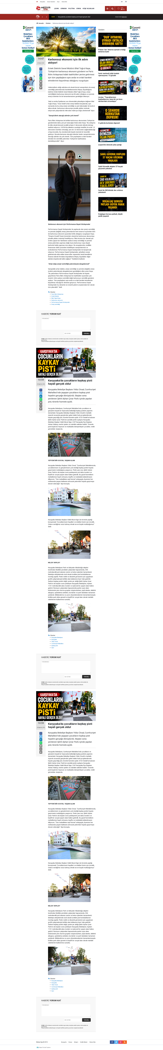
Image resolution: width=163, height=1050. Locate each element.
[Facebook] (40, 69)
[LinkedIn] (40, 75)
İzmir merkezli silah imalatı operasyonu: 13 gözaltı (73, 17)
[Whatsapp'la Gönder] (40, 78)
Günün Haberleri (51, 1)
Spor (52, 647)
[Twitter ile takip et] (116, 1042)
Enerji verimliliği (55, 304)
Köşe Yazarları (88, 8)
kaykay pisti (54, 645)
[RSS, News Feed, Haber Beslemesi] (125, 1042)
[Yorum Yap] (40, 87)
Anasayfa (63, 1042)
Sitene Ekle (64, 1)
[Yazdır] (40, 84)
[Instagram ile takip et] (120, 1042)
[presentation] (42, 17)
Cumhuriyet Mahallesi (57, 643)
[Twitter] (40, 72)
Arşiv (58, 1)
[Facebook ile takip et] (112, 1042)
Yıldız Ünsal (54, 641)
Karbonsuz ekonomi (57, 300)
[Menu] (107, 8)
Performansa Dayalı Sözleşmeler (60, 302)
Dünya (78, 8)
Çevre (56, 8)
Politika (71, 8)
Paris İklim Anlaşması (57, 294)
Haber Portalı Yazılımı (45, 1047)
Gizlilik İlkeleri (83, 1042)
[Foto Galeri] (126, 1)
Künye (70, 1042)
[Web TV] (122, 1)
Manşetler (42, 1)
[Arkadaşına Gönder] (40, 81)
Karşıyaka (54, 639)
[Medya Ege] (43, 8)
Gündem (64, 8)
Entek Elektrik (55, 296)
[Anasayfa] (37, 1)
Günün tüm (121, 17)
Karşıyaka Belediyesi (57, 637)
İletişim (76, 1042)
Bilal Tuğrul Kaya (55, 298)
